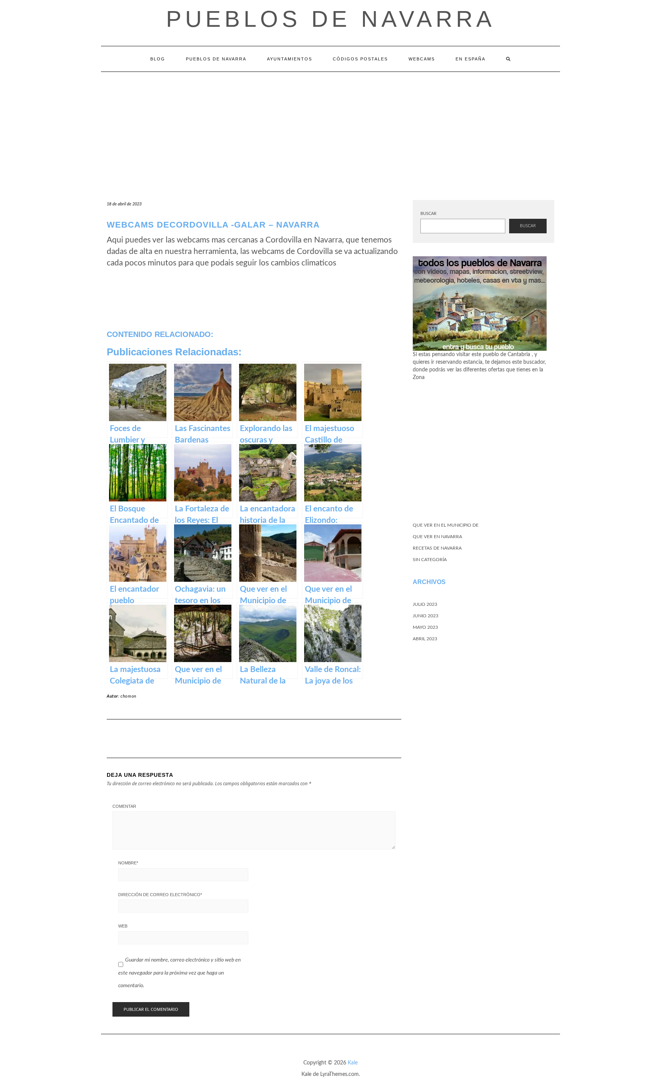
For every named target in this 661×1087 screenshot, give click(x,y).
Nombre (128, 863)
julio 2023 (425, 604)
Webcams (422, 59)
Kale (353, 1063)
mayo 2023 (425, 627)
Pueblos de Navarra (330, 19)
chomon (128, 696)
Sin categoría (430, 559)
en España (470, 59)
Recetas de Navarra (437, 548)
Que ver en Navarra (437, 536)
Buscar (428, 214)
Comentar (124, 806)
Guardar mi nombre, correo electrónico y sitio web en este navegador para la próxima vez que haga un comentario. (179, 972)
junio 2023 (425, 615)
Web (122, 926)
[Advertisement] (330, 129)
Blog (157, 59)
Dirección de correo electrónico (160, 894)
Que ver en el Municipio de (446, 525)
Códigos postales (360, 59)
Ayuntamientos (289, 59)
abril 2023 (425, 638)
